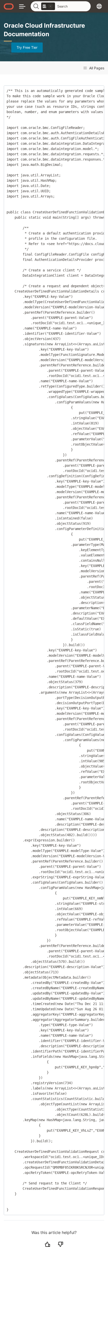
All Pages (96, 68)
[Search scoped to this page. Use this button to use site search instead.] (50, 6)
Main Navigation (22, 6)
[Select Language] (99, 6)
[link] (48, 6)
